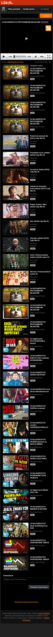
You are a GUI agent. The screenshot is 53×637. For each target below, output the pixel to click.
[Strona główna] (7, 3)
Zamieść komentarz (39, 587)
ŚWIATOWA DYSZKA (15, 62)
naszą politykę (43, 613)
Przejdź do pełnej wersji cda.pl (26, 602)
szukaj (46, 16)
